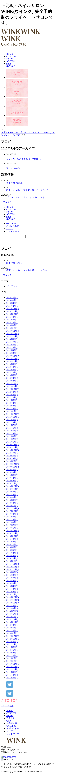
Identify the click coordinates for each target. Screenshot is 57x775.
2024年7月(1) (12, 342)
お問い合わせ (12, 226)
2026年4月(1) (12, 303)
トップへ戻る (7, 706)
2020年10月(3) (12, 450)
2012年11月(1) (12, 639)
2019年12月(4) (12, 464)
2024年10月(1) (12, 336)
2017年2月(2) (12, 525)
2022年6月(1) (12, 397)
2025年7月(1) (12, 320)
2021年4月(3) (12, 433)
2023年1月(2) (12, 383)
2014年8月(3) (12, 608)
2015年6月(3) (12, 580)
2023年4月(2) (12, 378)
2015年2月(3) (12, 592)
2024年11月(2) (12, 333)
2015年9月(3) (12, 572)
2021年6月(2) (12, 428)
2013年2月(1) (12, 633)
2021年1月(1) (12, 442)
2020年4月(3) (12, 458)
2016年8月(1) (12, 542)
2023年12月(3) (12, 356)
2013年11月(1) (12, 622)
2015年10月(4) (12, 569)
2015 (18, 135)
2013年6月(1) (12, 628)
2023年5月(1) (12, 375)
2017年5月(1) (12, 519)
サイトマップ (12, 231)
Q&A (8, 63)
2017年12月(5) (12, 508)
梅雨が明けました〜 (15, 183)
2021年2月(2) (12, 439)
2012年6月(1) (12, 647)
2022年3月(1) (12, 406)
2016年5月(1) (12, 550)
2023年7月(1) (12, 370)
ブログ (9, 229)
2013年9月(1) (12, 625)
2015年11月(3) (12, 567)
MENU (9, 59)
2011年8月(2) (12, 675)
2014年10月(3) (12, 603)
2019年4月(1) (12, 478)
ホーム (9, 710)
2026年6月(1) (12, 300)
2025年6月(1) (12, 322)
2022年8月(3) (12, 392)
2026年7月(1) (12, 297)
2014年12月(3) (12, 597)
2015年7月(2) (12, 578)
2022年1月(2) (12, 411)
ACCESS (10, 61)
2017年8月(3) (12, 514)
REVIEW (10, 66)
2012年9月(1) (12, 641)
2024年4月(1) (12, 350)
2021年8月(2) (12, 422)
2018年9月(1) (12, 492)
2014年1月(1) (12, 617)
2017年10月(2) (12, 511)
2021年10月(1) (12, 417)
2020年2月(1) (12, 461)
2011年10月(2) (12, 669)
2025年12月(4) (12, 308)
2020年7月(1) (12, 453)
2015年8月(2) (12, 575)
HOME (9, 54)
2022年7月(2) (12, 395)
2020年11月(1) (12, 447)
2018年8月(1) (12, 494)
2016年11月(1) (12, 533)
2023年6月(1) (12, 372)
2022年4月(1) (12, 403)
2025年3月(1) (12, 325)
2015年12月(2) (12, 564)
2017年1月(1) (12, 528)
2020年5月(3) (12, 456)
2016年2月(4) (12, 558)
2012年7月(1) (12, 644)
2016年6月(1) (12, 547)
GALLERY (11, 223)
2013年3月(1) (12, 630)
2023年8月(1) (12, 367)
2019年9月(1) (12, 469)
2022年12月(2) (12, 386)
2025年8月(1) (12, 317)
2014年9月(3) (12, 605)
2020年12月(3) (12, 444)
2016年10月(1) (12, 536)
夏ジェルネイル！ (14, 168)
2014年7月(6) (12, 611)
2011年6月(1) (12, 678)
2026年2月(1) (12, 306)
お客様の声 (11, 723)
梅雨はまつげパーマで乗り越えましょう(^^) (27, 190)
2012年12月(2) (12, 636)
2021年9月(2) (12, 419)
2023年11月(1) (12, 358)
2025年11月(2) (12, 311)
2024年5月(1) (12, 347)
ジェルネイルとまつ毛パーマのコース (24, 159)
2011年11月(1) (12, 666)
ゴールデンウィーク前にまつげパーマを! (25, 197)
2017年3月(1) (12, 522)
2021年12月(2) (12, 414)
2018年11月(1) (12, 489)
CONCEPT (11, 56)
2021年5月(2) (12, 431)
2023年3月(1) (12, 381)
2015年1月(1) (12, 594)
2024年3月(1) (12, 353)
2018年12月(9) (12, 486)
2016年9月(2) (12, 539)
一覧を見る (6, 202)
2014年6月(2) (12, 614)
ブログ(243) (11, 286)
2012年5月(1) (12, 650)
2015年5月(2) (12, 583)
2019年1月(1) (12, 483)
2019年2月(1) (12, 481)
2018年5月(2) (12, 500)
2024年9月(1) (12, 339)
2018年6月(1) (12, 497)
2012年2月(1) (12, 658)
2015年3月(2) (12, 589)
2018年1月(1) (12, 506)
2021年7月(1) (12, 425)
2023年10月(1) (12, 361)
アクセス (10, 718)
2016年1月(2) (12, 561)
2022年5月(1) (12, 400)
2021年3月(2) (12, 436)
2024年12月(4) (12, 331)
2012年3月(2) (12, 655)
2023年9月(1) (12, 364)
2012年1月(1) (12, 661)
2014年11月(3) (12, 600)
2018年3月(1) (12, 503)
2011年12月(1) (12, 664)
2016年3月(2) (12, 555)
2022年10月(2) (12, 389)
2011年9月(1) (12, 672)
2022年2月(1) (12, 408)
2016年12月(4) (12, 530)
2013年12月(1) (12, 619)
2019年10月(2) (12, 467)
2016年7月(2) (12, 544)
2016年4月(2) (12, 553)
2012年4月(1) (12, 653)
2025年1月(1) (12, 328)
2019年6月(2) (12, 475)
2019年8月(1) (12, 472)
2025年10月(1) (12, 314)
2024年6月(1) (12, 345)
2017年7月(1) (12, 517)
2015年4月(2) (12, 586)
